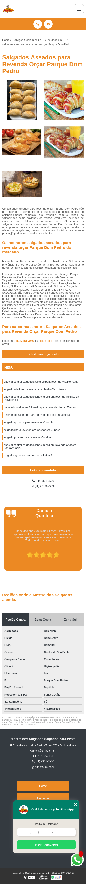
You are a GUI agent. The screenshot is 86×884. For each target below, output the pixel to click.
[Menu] (79, 9)
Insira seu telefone (46, 824)
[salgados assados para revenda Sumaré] (64, 142)
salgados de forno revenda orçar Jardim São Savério (35, 389)
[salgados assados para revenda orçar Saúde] (22, 100)
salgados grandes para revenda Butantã (28, 455)
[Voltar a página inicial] (8, 8)
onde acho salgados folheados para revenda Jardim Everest (40, 407)
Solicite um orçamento (43, 354)
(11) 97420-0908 (44, 486)
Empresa (43, 798)
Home (43, 786)
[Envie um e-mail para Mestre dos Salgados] (48, 24)
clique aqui (45, 340)
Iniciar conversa (46, 845)
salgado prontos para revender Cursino (27, 437)
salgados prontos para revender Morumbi (28, 422)
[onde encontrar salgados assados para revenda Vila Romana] (22, 184)
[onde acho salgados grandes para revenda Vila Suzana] (64, 100)
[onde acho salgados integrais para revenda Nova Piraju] (22, 142)
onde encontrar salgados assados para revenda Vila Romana (41, 381)
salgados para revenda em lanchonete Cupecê (32, 430)
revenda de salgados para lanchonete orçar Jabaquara (37, 414)
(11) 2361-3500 (25, 340)
